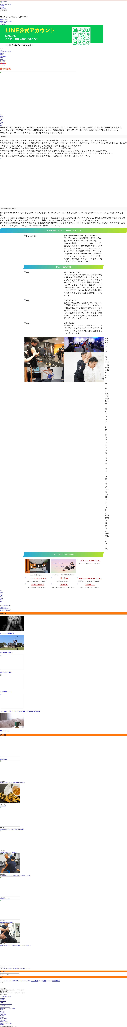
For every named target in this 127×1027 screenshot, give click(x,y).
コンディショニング (8, 980)
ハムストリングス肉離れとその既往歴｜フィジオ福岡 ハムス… (15, 968)
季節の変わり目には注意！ (6, 922)
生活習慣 (34, 981)
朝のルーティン (4, 730)
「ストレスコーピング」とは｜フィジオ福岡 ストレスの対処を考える (20, 711)
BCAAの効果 (3, 806)
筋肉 (44, 981)
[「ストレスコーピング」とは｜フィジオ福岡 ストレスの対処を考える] (12, 708)
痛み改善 (41, 980)
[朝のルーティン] (12, 727)
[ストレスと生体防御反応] (12, 630)
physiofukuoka (7, 605)
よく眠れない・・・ (5, 691)
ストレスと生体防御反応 (7, 633)
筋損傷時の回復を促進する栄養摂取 (8, 852)
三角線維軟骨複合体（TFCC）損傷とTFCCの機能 (12, 829)
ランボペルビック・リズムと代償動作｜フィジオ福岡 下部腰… (15, 875)
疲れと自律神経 (3, 759)
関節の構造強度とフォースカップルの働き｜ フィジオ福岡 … (15, 945)
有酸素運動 (24, 980)
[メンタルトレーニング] (12, 649)
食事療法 (56, 980)
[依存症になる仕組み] (12, 669)
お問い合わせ (4, 10)
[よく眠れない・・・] (12, 688)
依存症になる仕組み (5, 672)
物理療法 (29, 980)
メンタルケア (3, 63)
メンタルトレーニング (6, 652)
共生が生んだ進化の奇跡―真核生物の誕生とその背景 (12, 782)
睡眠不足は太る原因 (5, 898)
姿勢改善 (15, 981)
